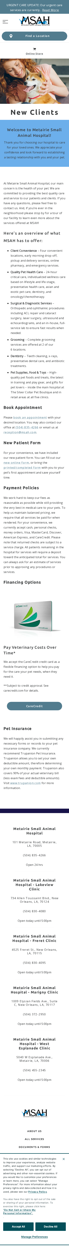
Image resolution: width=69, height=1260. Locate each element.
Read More (50, 10)
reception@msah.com (20, 432)
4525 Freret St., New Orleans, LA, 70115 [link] (34, 951)
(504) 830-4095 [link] (34, 963)
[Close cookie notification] (64, 1159)
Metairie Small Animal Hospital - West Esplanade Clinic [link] (34, 1043)
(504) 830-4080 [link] (34, 911)
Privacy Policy (37, 1191)
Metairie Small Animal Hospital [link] (34, 831)
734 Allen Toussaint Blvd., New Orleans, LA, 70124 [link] (35, 899)
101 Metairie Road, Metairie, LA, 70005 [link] (34, 843)
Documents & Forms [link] (34, 1147)
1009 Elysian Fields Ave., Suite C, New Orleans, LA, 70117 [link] (34, 1003)
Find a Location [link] (37, 35)
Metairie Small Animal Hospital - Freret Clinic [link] (34, 938)
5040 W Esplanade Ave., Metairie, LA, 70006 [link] (34, 1058)
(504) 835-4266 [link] (34, 855)
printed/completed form (22, 467)
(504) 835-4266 (27, 427)
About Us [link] (34, 1131)
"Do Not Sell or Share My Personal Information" (19, 1211)
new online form (16, 462)
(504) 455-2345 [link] (34, 1070)
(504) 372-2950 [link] (34, 1014)
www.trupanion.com (25, 783)
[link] (34, 21)
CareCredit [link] (34, 706)
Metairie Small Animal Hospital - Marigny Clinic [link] (34, 990)
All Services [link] (34, 1139)
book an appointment (30, 417)
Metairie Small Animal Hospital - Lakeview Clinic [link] (34, 884)
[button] (5, 21)
